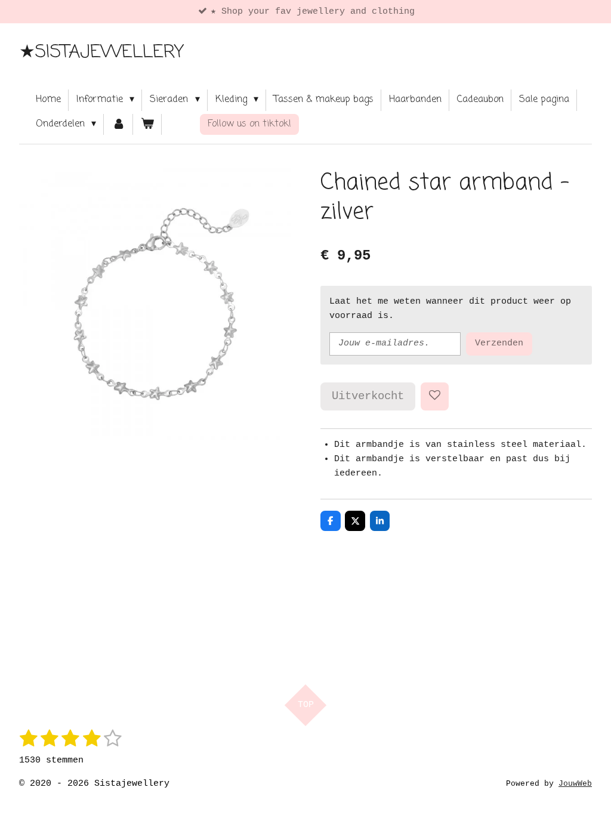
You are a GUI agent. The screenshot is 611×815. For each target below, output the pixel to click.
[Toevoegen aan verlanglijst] (435, 396)
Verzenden (499, 343)
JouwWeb (575, 784)
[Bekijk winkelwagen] (147, 124)
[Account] (118, 124)
